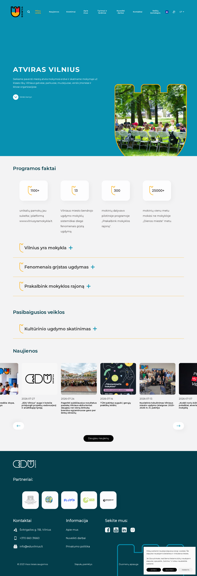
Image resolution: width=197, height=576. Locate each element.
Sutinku (154, 570)
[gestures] (174, 12)
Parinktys (185, 570)
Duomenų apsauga (128, 564)
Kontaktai (137, 12)
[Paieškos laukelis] (28, 12)
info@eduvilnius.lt (31, 546)
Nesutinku (170, 570)
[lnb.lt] (30, 500)
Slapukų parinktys (83, 564)
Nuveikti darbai (121, 12)
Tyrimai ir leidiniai (102, 12)
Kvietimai (71, 12)
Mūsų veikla (38, 12)
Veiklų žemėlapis (155, 12)
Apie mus (86, 12)
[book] (167, 12)
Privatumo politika (78, 546)
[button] (18, 426)
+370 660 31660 (30, 538)
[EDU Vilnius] (17, 12)
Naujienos (54, 12)
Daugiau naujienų (98, 438)
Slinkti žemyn (26, 97)
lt (181, 12)
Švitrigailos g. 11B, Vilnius (35, 529)
